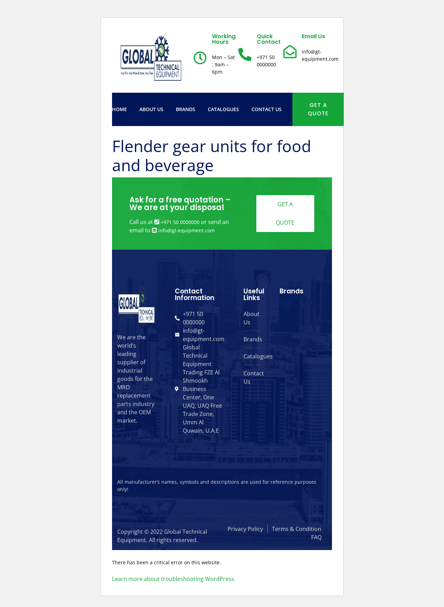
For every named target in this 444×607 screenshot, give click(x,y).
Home (119, 109)
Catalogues (223, 109)
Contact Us (266, 109)
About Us (151, 109)
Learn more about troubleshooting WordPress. (174, 579)
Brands (185, 109)
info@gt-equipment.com (186, 230)
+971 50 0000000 (180, 222)
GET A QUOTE (318, 109)
